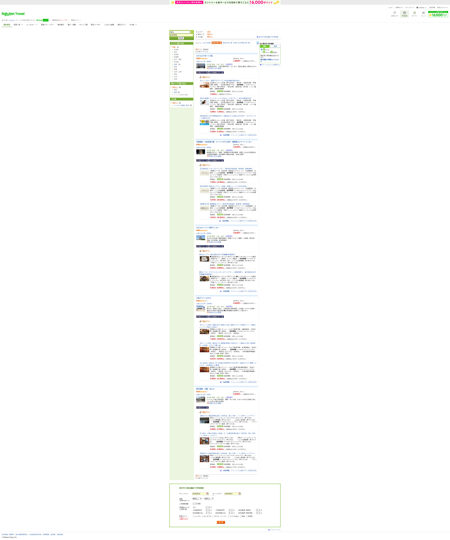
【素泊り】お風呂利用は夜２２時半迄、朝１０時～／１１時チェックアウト (227, 416)
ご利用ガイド (399, 7)
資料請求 (60, 534)
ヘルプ (390, 7)
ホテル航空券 (271, 52)
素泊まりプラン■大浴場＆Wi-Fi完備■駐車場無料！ (217, 254)
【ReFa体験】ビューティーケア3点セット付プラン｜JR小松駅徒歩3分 (225, 98)
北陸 (175, 64)
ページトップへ (275, 530)
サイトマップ (410, 7)
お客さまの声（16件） (204, 394)
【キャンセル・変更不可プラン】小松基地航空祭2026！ (220, 80)
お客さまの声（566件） (204, 233)
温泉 (175, 92)
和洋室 (250, 516)
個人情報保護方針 (22, 534)
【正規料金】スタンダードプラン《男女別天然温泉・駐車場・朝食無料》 (226, 169)
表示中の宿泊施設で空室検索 (268, 37)
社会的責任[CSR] (35, 534)
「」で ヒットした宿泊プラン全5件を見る (239, 382)
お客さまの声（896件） (204, 61)
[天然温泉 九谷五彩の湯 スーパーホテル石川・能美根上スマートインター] (228, 151)
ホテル (267, 50)
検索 (221, 522)
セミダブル (207, 516)
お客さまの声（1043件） (204, 304)
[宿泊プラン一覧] (202, 72)
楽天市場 (432, 7)
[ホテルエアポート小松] (228, 65)
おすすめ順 (206, 43)
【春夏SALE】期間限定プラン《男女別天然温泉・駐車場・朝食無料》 (225, 204)
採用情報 (46, 534)
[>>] (258, 42)
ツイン (224, 516)
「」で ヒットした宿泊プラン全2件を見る (239, 291)
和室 (243, 516)
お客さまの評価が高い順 (241, 43)
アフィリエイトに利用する (270, 65)
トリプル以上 (234, 516)
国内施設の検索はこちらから (270, 60)
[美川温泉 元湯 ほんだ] (228, 398)
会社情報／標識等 (8, 534)
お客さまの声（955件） (204, 147)
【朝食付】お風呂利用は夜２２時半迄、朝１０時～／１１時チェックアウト (227, 453)
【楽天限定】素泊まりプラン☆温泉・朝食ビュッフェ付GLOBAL (223, 186)
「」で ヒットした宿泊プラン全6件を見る (239, 135)
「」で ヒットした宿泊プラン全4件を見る (239, 470)
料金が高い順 (227, 43)
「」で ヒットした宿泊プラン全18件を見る (239, 221)
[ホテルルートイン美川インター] (228, 236)
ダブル (216, 516)
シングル (198, 516)
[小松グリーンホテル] (228, 307)
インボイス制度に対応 (181, 105)
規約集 (53, 534)
